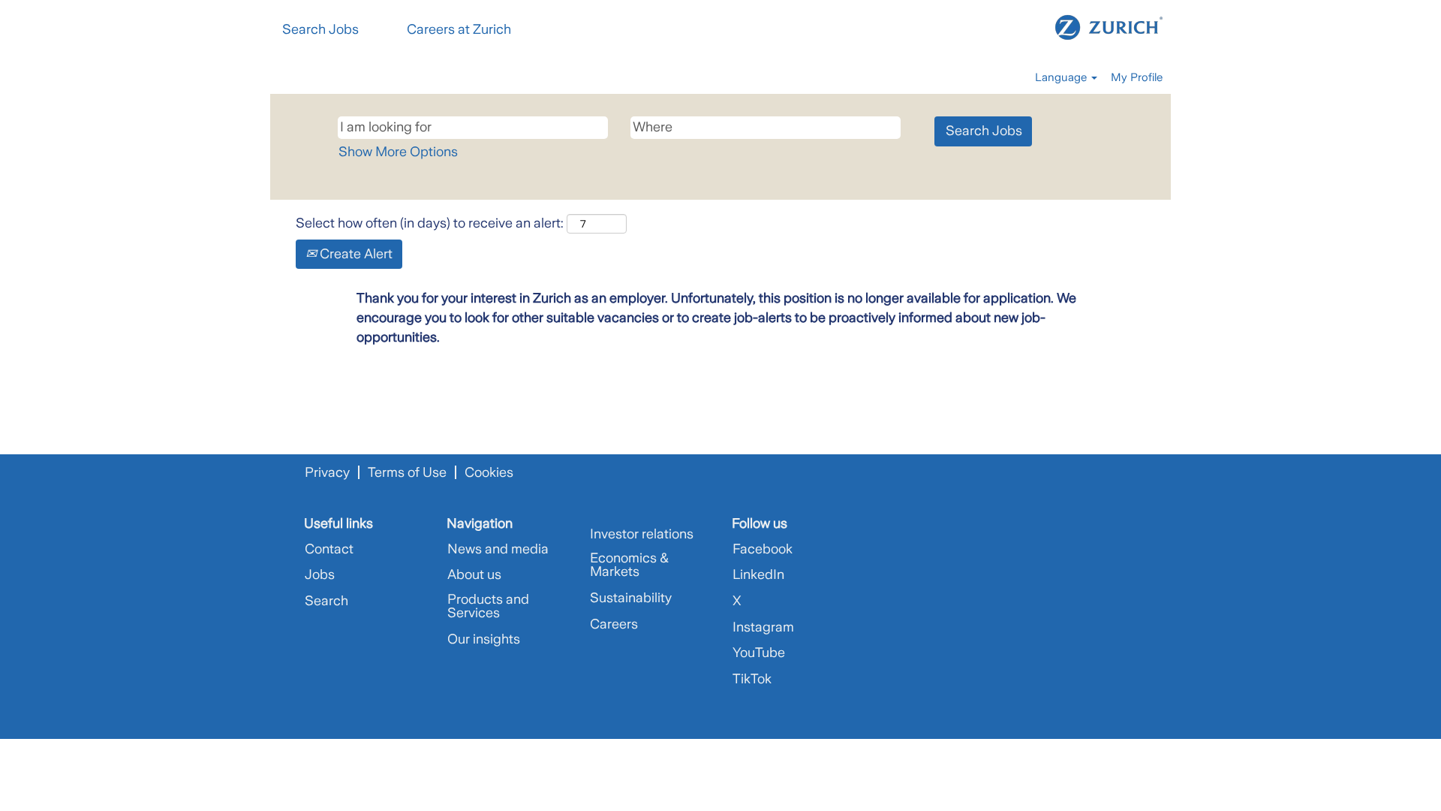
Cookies (489, 472)
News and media (498, 548)
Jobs (320, 574)
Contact (329, 548)
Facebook (763, 548)
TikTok (752, 678)
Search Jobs (320, 29)
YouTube (759, 652)
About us (474, 574)
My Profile (1137, 77)
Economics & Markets (629, 564)
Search (326, 600)
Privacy (327, 472)
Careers (614, 624)
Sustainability (631, 597)
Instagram (763, 627)
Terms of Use (407, 472)
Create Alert (355, 253)
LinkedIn (758, 574)
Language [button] (1062, 77)
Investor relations (641, 533)
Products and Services (488, 606)
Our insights (483, 639)
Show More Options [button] (398, 151)
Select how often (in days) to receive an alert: (430, 223)
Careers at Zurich (459, 29)
